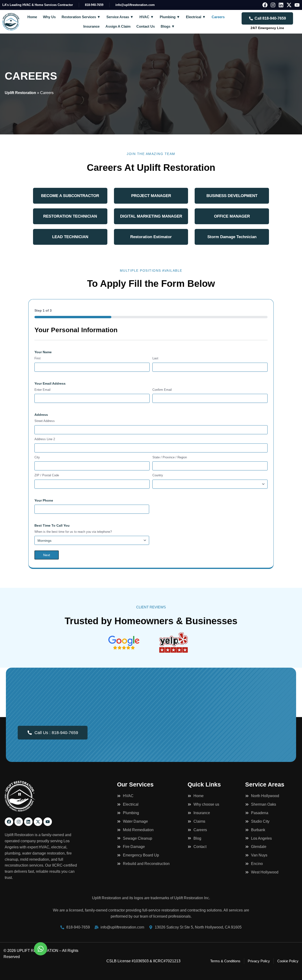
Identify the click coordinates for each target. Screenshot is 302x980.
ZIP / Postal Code (46, 475)
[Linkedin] (281, 5)
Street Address (44, 421)
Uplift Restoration (20, 93)
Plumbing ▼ (170, 17)
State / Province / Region (169, 457)
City (37, 457)
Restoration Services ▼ (81, 17)
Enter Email (42, 389)
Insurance (91, 26)
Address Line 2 (44, 439)
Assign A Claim (117, 26)
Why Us (49, 17)
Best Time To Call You (52, 525)
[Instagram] (273, 5)
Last (155, 358)
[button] (70, 196)
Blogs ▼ (168, 26)
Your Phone (43, 500)
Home (32, 17)
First (37, 358)
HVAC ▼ (146, 17)
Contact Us (145, 26)
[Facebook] (265, 5)
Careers (218, 17)
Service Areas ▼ (120, 17)
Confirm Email (162, 389)
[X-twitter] (289, 5)
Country (157, 475)
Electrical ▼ (196, 17)
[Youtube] (297, 5)
